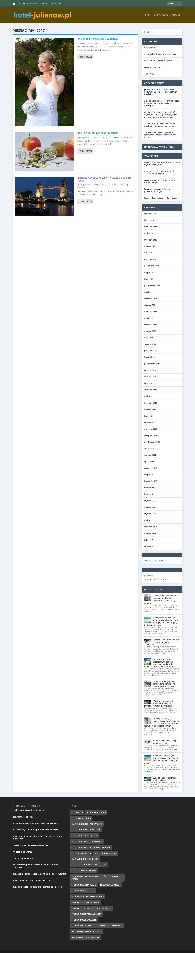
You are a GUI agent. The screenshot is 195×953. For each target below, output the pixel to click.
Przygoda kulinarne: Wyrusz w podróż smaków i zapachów (161, 642)
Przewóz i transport (119, 184)
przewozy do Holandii (83, 890)
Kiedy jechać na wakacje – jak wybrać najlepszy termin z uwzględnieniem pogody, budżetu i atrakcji (161, 621)
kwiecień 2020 (150, 481)
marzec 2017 (150, 533)
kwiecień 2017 (150, 526)
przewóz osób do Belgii (84, 925)
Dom (147, 15)
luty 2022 (148, 337)
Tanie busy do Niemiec (111, 925)
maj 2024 (148, 292)
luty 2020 (148, 494)
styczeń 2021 (150, 422)
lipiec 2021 (149, 383)
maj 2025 (148, 272)
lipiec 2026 (149, 220)
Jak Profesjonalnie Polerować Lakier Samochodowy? (36, 823)
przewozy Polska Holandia (85, 902)
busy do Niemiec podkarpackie (87, 841)
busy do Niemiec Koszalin (85, 835)
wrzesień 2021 (150, 370)
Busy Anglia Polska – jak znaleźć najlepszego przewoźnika (39, 874)
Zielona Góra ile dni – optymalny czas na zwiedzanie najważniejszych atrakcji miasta (161, 103)
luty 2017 (148, 540)
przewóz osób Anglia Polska (86, 914)
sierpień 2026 (150, 213)
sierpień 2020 (150, 455)
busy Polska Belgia (81, 853)
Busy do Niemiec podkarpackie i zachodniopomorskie (159, 172)
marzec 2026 (150, 246)
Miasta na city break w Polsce (158, 60)
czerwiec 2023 (150, 311)
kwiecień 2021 (150, 403)
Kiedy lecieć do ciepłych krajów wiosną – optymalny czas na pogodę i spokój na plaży (161, 759)
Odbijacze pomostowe (23, 858)
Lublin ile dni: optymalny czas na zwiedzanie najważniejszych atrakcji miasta (160, 599)
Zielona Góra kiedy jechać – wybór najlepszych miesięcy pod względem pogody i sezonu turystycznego (161, 114)
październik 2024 (152, 285)
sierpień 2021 (150, 376)
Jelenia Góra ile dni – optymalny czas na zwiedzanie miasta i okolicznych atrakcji (161, 91)
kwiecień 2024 (150, 298)
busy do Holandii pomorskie (86, 830)
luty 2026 (148, 253)
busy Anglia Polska (96, 812)
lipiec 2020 (149, 461)
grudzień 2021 (150, 350)
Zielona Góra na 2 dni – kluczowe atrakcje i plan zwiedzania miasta (160, 124)
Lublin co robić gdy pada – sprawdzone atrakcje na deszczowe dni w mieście (165, 683)
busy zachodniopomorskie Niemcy (89, 865)
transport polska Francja (85, 937)
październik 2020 (152, 442)
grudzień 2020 (150, 429)
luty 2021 (148, 416)
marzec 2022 (150, 331)
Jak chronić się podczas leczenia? (97, 133)
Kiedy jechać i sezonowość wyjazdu (160, 54)
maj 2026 (148, 233)
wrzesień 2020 (150, 448)
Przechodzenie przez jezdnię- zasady (161, 198)
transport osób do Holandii (86, 931)
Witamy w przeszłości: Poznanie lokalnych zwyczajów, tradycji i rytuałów (158, 703)
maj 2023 (148, 318)
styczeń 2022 (150, 344)
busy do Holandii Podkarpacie (87, 824)
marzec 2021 (150, 409)
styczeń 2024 (150, 305)
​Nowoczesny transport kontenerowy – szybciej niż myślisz (162, 163)
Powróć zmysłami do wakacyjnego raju (31, 845)
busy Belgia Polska (81, 818)
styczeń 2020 (150, 500)
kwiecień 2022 (150, 324)
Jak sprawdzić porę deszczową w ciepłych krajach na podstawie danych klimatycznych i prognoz (159, 663)
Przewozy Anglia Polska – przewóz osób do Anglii (104, 179)
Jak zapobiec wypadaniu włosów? (97, 39)
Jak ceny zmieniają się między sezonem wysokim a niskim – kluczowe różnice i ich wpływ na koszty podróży (161, 722)
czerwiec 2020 (150, 468)
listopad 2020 (150, 435)
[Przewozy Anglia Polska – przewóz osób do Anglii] (44, 196)
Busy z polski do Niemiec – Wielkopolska (165, 779)
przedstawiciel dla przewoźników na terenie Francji (95, 877)
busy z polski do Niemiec (84, 870)
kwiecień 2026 (150, 240)
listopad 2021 (150, 357)
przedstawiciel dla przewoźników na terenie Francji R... (49, 3)
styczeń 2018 (150, 513)
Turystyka (149, 74)
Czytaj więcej (85, 57)
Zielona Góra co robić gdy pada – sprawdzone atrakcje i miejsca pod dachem (160, 134)
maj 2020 (148, 474)
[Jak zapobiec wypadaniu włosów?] (44, 82)
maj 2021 (148, 396)
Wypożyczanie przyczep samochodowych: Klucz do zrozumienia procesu (36, 866)
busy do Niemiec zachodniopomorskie (91, 847)
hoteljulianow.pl (94, 43)
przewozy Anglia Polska (84, 885)
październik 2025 (152, 266)
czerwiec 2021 (150, 389)
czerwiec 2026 (150, 226)
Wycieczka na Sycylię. (22, 852)
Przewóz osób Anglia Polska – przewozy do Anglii (157, 190)
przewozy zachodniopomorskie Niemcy (92, 908)
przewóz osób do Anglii (84, 920)
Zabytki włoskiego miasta (25, 817)
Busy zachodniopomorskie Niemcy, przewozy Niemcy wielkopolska (37, 837)
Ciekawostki (117, 43)
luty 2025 (148, 279)
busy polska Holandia (106, 853)
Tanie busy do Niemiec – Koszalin (28, 810)
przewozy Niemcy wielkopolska (88, 896)
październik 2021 (152, 363)
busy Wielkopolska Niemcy (85, 859)
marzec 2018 (150, 507)
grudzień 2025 (150, 259)
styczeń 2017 (150, 546)
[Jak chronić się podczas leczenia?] (44, 151)
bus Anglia (77, 812)
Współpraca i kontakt (167, 15)
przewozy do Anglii (110, 885)
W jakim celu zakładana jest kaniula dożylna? (166, 741)
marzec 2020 (150, 487)
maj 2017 (148, 520)
